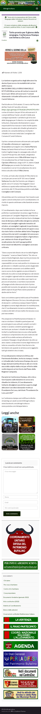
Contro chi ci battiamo (11, 589)
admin (5, 40)
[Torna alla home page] (20, 3)
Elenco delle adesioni (10, 610)
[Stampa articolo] (37, 40)
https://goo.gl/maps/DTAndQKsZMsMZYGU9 (19, 110)
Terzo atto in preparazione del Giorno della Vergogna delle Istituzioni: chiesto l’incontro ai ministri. (20, 19)
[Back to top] (36, 709)
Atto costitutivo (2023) (11, 601)
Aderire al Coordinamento (12, 606)
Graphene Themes (20, 711)
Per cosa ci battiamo (10, 585)
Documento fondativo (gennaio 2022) (16, 597)
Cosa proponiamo (9, 593)
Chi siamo (6, 580)
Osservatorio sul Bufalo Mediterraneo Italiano (19, 614)
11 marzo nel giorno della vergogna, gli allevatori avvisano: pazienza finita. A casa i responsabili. (20, 26)
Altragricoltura (9, 8)
